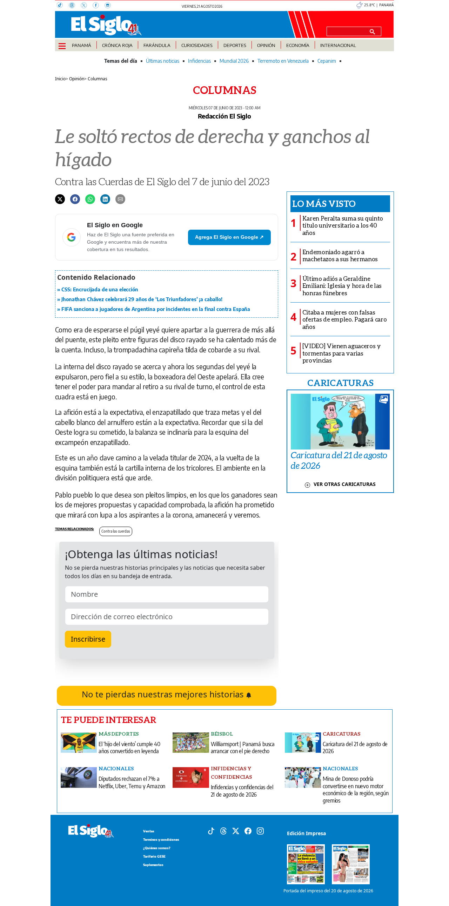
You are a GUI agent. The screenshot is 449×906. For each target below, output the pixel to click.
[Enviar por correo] (120, 199)
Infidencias (199, 61)
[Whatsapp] (90, 199)
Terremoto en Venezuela (283, 61)
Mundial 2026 (234, 61)
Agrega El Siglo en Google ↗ (229, 237)
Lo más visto (324, 203)
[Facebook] (99, 6)
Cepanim (326, 61)
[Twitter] (60, 199)
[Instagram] (110, 6)
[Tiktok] (211, 830)
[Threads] (75, 6)
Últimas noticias (162, 61)
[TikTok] (63, 6)
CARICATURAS (340, 382)
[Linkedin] (105, 199)
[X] (87, 6)
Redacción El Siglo (224, 116)
